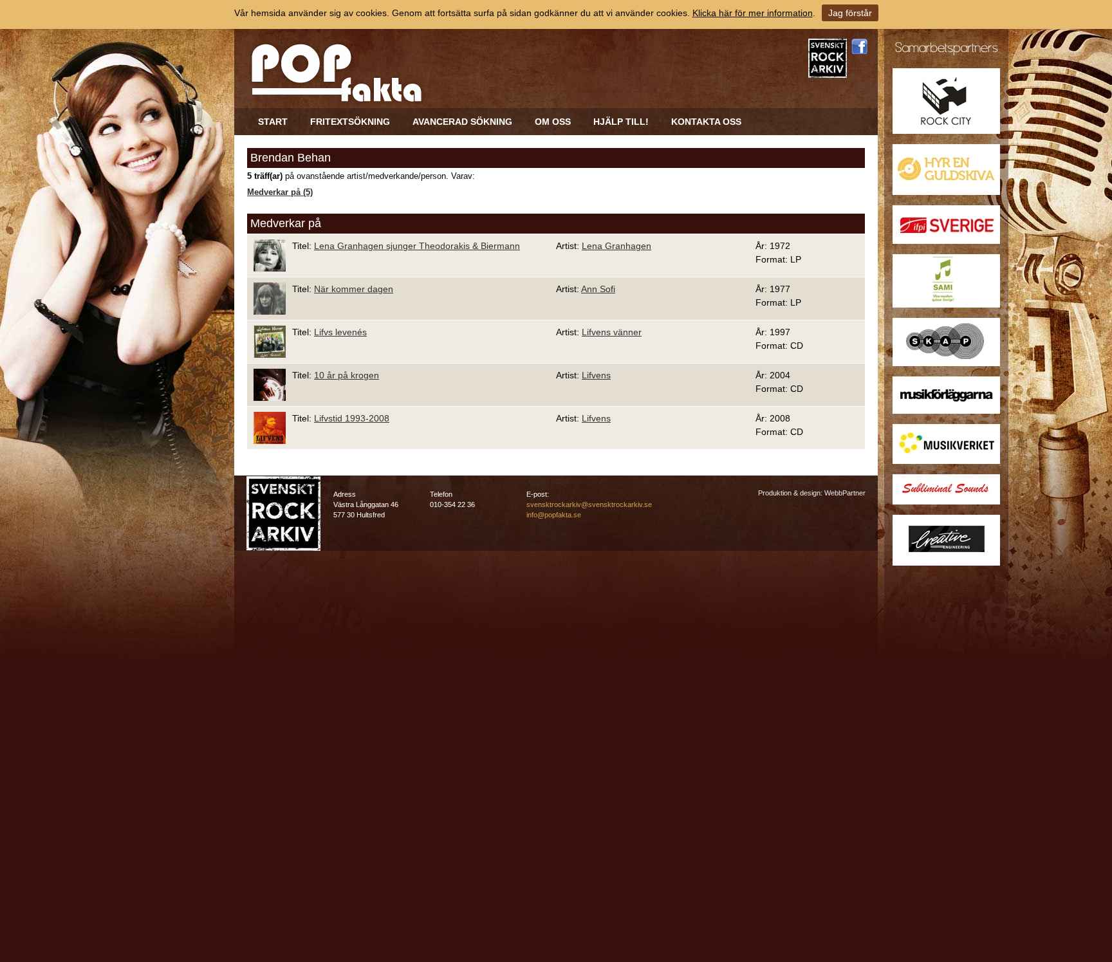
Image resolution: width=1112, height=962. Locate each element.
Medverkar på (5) (280, 192)
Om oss (553, 121)
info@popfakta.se (553, 515)
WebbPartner (845, 493)
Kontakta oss (706, 121)
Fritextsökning (350, 121)
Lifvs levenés (340, 332)
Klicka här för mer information (752, 13)
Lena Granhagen (616, 246)
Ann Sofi (598, 289)
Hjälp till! (621, 121)
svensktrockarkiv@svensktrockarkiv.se (589, 504)
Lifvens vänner (612, 332)
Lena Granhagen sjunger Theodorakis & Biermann (417, 246)
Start (273, 121)
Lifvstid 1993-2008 (351, 418)
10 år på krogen (346, 375)
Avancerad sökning (462, 121)
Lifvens (596, 375)
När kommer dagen (353, 289)
